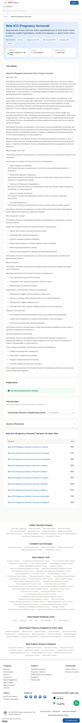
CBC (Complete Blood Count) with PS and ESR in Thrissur (30, 589)
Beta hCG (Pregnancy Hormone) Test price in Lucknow (28, 478)
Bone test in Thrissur (66, 647)
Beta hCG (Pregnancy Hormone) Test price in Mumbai (28, 484)
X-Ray (15, 620)
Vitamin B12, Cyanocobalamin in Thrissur (55, 581)
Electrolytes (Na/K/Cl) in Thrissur (51, 591)
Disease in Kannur (54, 631)
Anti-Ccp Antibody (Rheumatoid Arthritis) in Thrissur (57, 586)
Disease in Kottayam (38, 634)
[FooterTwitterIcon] (45, 696)
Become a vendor (72, 672)
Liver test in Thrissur (48, 650)
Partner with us (71, 669)
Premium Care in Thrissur (66, 547)
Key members (8, 672)
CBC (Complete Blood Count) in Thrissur (29, 584)
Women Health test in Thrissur (19, 653)
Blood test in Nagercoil (31, 534)
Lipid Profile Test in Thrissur (29, 591)
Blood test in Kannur (64, 528)
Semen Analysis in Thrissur (63, 579)
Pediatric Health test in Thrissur (42, 653)
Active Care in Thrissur (31, 547)
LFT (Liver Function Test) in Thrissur (63, 561)
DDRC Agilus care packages (41, 674)
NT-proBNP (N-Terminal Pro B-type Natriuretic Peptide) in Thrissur (41, 596)
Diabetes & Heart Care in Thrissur (32, 550)
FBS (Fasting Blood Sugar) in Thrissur (61, 563)
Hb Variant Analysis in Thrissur (57, 573)
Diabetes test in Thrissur (34, 647)
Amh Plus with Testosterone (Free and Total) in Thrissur (27, 602)
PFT (55, 620)
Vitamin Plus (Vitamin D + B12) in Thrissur (60, 602)
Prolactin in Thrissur (13, 561)
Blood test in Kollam (48, 531)
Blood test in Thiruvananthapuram (33, 536)
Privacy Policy (45, 711)
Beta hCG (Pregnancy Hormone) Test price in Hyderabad (29, 459)
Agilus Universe (9, 685)
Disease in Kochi (10, 634)
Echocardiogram (46, 620)
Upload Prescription (38, 669)
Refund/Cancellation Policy (58, 715)
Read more (9, 36)
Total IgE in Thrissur (58, 607)
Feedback (34, 677)
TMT (36, 620)
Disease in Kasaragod (69, 631)
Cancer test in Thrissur (32, 655)
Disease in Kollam (23, 634)
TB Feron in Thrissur (57, 599)
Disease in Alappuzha (12, 631)
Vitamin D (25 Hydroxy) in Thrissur (55, 584)
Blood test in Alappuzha (18, 528)
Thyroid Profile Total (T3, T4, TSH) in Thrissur (23, 586)
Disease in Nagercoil (70, 634)
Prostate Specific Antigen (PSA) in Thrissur (36, 561)
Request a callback (38, 672)
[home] (13, 3)
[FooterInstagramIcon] (30, 696)
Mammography (64, 620)
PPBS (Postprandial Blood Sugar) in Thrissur (33, 566)
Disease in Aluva (27, 631)
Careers (6, 688)
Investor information (11, 699)
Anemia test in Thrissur (49, 655)
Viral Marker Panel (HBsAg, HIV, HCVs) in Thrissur (33, 607)
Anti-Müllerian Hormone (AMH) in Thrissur (21, 609)
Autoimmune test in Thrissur (63, 653)
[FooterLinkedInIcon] (40, 696)
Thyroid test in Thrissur (16, 647)
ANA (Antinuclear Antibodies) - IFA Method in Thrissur (53, 571)
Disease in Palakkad (13, 636)
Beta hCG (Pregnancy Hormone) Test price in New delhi (28, 496)
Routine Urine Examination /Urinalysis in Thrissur (57, 568)
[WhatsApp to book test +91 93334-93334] (76, 703)
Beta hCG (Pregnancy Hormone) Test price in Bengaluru (28, 502)
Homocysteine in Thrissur (18, 579)
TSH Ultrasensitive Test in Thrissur (23, 571)
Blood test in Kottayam (65, 531)
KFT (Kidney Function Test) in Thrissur (41, 579)
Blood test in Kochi (34, 531)
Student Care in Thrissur (53, 550)
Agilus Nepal (8, 682)
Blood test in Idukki (49, 528)
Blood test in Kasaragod (17, 531)
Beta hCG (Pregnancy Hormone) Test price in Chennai (28, 447)
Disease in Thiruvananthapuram (51, 636)
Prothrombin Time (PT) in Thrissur (40, 576)
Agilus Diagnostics (10, 680)
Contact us (7, 677)
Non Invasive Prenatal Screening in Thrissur (54, 604)
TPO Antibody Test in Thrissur (16, 576)
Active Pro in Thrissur (48, 547)
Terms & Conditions (69, 711)
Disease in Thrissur (69, 636)
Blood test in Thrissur (53, 536)
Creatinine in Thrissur (56, 566)
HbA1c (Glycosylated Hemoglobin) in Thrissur (24, 568)
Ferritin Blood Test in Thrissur (18, 563)
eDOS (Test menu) (10, 696)
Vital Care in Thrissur (14, 547)
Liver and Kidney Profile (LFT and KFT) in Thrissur (41, 594)
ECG (31, 620)
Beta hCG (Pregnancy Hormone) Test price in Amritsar (28, 465)
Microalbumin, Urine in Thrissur (60, 589)
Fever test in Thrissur (15, 650)
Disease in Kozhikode (54, 634)
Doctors (6, 674)
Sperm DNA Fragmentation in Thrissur (26, 604)
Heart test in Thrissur (51, 647)
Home (5, 17)
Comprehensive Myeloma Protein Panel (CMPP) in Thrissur (55, 609)
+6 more (10, 43)
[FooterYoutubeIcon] (26, 696)
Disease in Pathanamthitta (30, 636)
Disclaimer (56, 711)
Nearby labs (35, 680)
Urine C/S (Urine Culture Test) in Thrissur (27, 581)
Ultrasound (23, 620)
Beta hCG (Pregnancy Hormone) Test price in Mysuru (27, 490)
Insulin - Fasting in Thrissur (38, 563)
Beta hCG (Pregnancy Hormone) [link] (21, 16)
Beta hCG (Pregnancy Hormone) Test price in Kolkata (27, 472)
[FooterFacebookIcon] (35, 696)
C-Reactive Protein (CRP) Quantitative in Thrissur (33, 599)
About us (6, 669)
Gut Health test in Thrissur (65, 650)
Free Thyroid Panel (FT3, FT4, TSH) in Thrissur (30, 573)
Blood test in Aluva (35, 528)
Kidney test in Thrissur (32, 650)
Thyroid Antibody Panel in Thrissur (64, 576)
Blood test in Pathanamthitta (67, 534)
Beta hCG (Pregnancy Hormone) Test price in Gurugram (28, 453)
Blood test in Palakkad (48, 534)
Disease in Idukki (40, 631)
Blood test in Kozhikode (14, 534)
